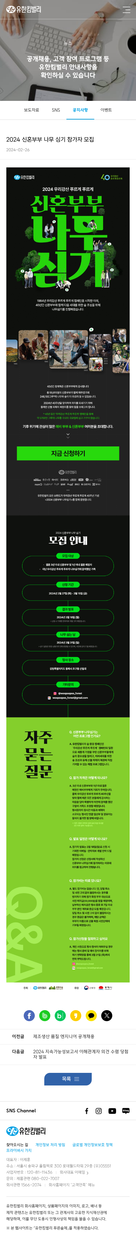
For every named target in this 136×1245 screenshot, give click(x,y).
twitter (106, 1015)
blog (60, 1015)
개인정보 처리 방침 (50, 1145)
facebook (29, 1015)
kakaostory (75, 1015)
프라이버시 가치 (19, 1150)
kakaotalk (91, 1015)
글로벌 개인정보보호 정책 (92, 1145)
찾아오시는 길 (17, 1145)
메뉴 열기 (126, 9)
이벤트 (106, 110)
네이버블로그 (126, 1111)
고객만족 (79, 1185)
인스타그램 (98, 1111)
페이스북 (85, 1111)
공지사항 (80, 110)
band (44, 1015)
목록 (66, 1079)
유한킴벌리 (24, 9)
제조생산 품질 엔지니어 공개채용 (64, 1036)
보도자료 (31, 110)
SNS (56, 110)
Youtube (112, 1111)
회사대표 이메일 (72, 1172)
